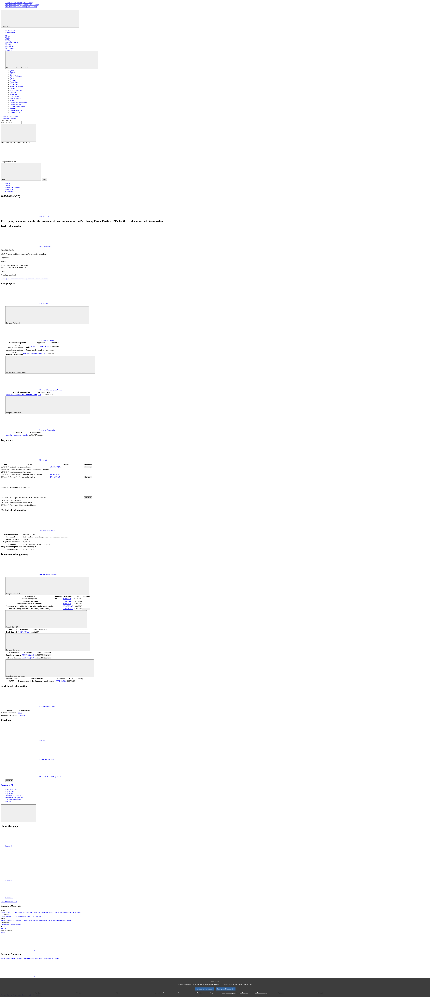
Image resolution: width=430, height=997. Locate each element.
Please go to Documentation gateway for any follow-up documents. (24, 279)
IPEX (20, 713)
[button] (35, 950)
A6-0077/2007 (55, 474)
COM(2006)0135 (56, 467)
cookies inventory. (261, 993)
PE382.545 (67, 601)
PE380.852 (67, 599)
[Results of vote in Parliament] (67, 495)
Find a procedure (7, 120)
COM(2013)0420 (28, 658)
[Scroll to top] (18, 813)
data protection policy (229, 993)
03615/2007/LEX (24, 632)
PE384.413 (67, 604)
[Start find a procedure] (18, 133)
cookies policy (244, 993)
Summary (88, 467)
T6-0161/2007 (55, 477)
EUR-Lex (21, 715)
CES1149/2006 (61, 681)
